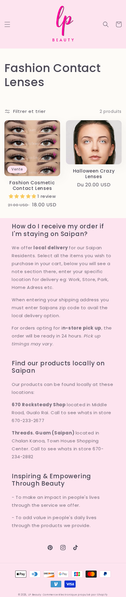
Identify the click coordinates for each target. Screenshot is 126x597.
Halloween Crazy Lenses (94, 173)
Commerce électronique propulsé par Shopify (75, 594)
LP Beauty (35, 594)
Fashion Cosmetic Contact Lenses (32, 185)
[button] (7, 24)
